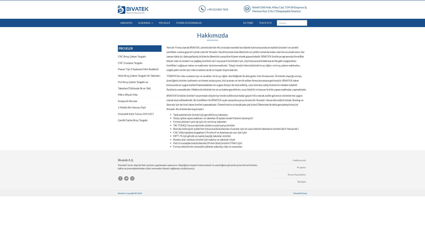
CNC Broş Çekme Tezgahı (132, 56)
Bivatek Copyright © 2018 (130, 193)
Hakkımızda (299, 160)
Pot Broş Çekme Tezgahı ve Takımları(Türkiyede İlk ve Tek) (134, 85)
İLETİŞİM (248, 22)
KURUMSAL (144, 22)
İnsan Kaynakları (297, 174)
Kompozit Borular (127, 101)
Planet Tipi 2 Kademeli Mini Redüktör (138, 69)
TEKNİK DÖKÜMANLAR (189, 22)
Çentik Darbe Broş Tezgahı (133, 120)
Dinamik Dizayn (300, 193)
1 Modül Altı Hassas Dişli (132, 107)
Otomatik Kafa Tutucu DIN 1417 (136, 113)
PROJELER (164, 22)
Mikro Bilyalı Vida (127, 94)
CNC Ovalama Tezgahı (130, 62)
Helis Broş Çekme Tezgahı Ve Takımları (139, 75)
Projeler (301, 167)
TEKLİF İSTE (265, 22)
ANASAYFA (126, 22)
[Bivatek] (156, 9)
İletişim (302, 181)
